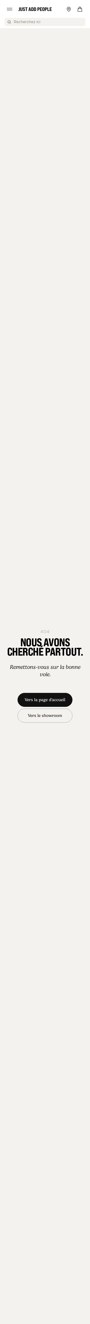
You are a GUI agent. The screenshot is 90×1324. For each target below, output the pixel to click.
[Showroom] (68, 9)
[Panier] (79, 9)
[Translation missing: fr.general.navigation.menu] (10, 9)
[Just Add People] (35, 9)
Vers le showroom (45, 715)
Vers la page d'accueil (45, 699)
